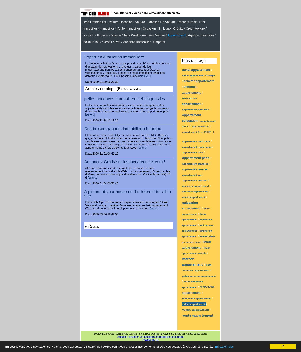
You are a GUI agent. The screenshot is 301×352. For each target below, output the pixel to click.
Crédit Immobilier (94, 22)
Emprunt (159, 42)
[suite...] (146, 75)
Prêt (117, 42)
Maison (116, 35)
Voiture (140, 22)
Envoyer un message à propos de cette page (156, 336)
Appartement (177, 35)
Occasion (149, 28)
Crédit (108, 42)
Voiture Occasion (121, 22)
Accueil (122, 336)
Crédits (178, 28)
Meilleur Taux (92, 42)
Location (88, 35)
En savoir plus (224, 346)
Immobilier (107, 28)
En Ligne (164, 28)
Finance (102, 35)
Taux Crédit (131, 35)
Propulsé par (149, 339)
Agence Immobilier (201, 35)
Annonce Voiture (153, 35)
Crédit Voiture (195, 28)
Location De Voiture (161, 22)
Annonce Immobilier (137, 42)
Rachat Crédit (187, 22)
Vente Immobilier (128, 28)
